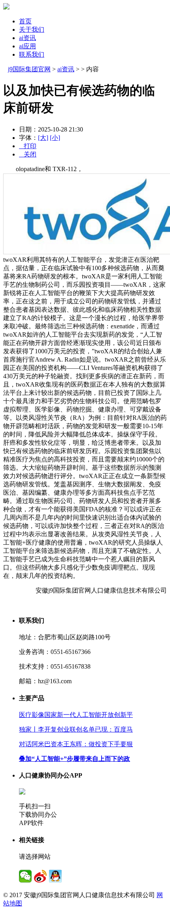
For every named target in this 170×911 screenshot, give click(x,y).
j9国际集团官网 (29, 69)
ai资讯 (27, 37)
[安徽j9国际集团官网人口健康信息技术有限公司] (6, 7)
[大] (43, 137)
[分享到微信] (25, 876)
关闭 (27, 154)
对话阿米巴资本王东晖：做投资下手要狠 (76, 744)
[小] (55, 137)
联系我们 (31, 54)
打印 (27, 146)
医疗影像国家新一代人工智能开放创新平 (76, 714)
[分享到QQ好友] (55, 876)
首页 (25, 21)
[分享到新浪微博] (40, 876)
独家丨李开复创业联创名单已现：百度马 (76, 729)
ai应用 (27, 46)
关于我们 (31, 29)
